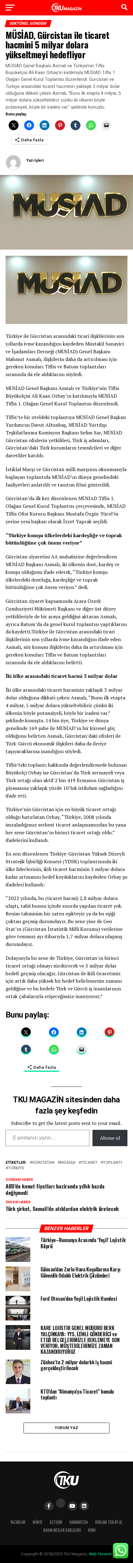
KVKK (92, 1530)
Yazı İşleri (35, 160)
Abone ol (110, 1137)
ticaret (89, 1163)
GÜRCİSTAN (43, 1163)
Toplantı (112, 1163)
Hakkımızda (79, 1522)
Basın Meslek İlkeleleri (62, 1530)
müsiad (67, 1163)
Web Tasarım (100, 1554)
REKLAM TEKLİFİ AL (108, 1522)
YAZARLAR (17, 1522)
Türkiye (16, 1168)
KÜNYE (37, 1522)
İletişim (56, 1522)
